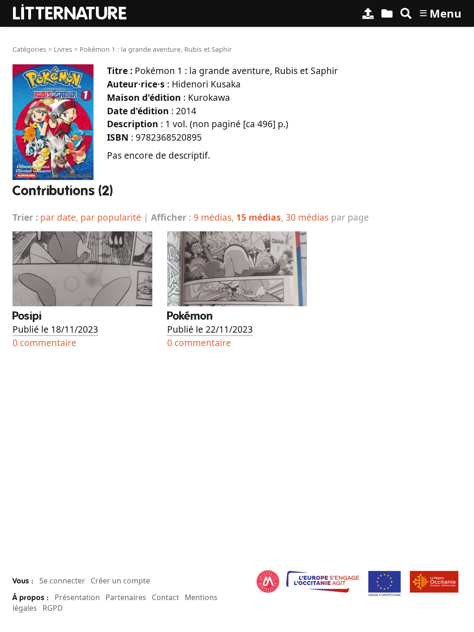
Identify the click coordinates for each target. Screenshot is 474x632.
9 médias (212, 217)
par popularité (111, 217)
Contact (165, 597)
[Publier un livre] (368, 13)
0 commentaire (44, 342)
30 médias (307, 217)
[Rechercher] (406, 13)
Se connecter (62, 581)
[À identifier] (387, 13)
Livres (63, 49)
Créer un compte (120, 581)
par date (58, 217)
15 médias (258, 217)
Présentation (77, 597)
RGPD (53, 608)
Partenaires (126, 597)
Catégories (29, 49)
